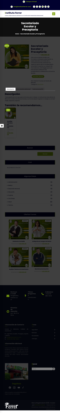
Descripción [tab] (10, 89)
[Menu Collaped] (53, 13)
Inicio (17, 34)
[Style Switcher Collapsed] (2, 126)
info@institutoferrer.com (22, 6)
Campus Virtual (31, 1)
